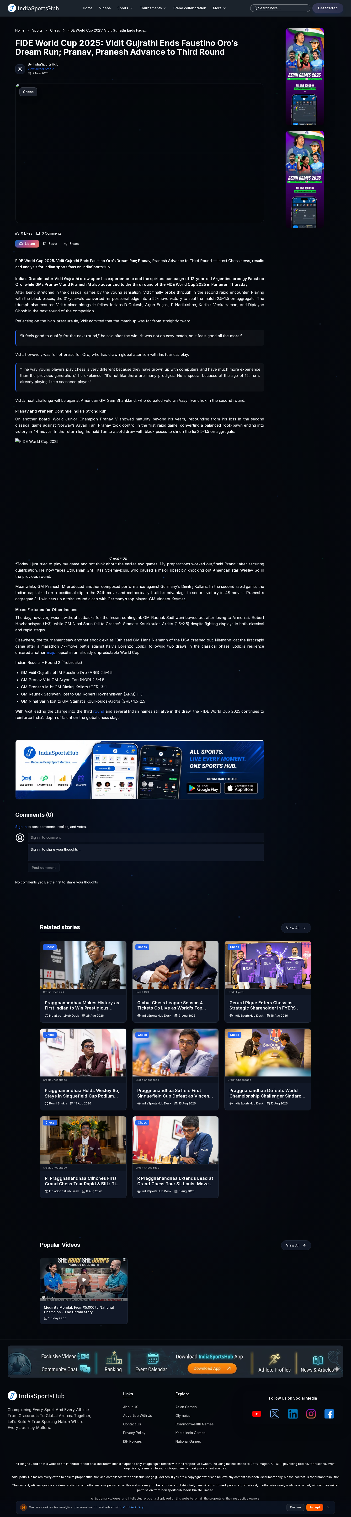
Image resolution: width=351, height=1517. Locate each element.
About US (130, 1407)
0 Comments (51, 233)
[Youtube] (256, 1414)
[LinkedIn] (293, 1414)
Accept (315, 1507)
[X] (275, 1414)
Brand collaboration (189, 8)
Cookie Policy (133, 1507)
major (52, 652)
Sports (122, 8)
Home (87, 8)
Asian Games (186, 1407)
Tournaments (151, 8)
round (98, 711)
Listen (30, 244)
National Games (188, 1441)
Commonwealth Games (195, 1424)
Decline (295, 1507)
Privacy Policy (134, 1433)
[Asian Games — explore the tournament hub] (305, 76)
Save (52, 244)
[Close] (328, 1507)
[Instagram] (311, 1414)
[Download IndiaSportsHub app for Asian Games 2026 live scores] (305, 179)
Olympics (183, 1415)
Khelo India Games (191, 1433)
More (217, 8)
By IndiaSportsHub (43, 64)
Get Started (328, 8)
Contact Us (132, 1424)
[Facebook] (329, 1414)
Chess (55, 30)
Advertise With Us (137, 1415)
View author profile (41, 69)
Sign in (21, 827)
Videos (105, 8)
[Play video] (84, 1279)
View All (292, 928)
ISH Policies (132, 1441)
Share (74, 244)
